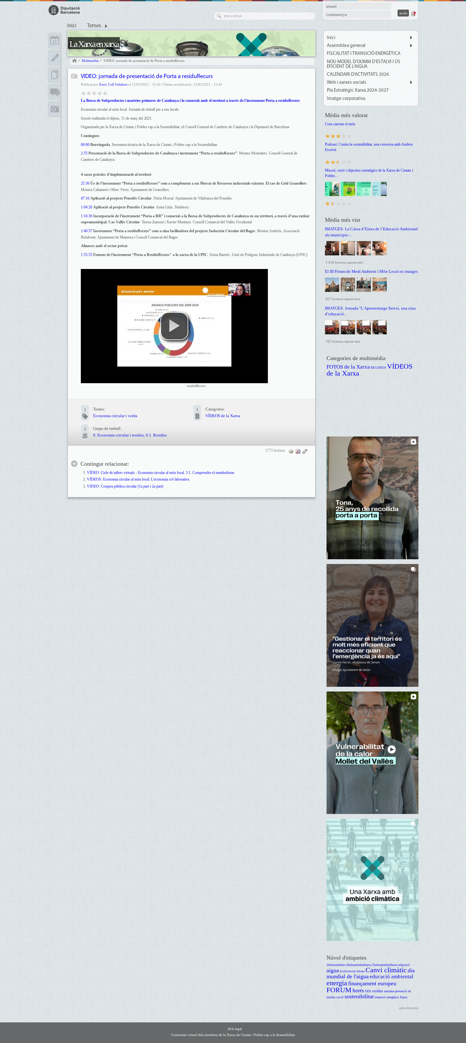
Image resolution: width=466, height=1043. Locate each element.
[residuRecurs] (174, 326)
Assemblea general (346, 45)
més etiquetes (408, 1008)
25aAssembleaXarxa (384, 965)
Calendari (54, 41)
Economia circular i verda (115, 415)
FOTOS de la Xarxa (348, 367)
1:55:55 (86, 255)
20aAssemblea (336, 965)
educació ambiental (391, 977)
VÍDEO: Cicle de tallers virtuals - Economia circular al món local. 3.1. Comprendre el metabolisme (160, 473)
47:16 (85, 198)
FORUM (339, 990)
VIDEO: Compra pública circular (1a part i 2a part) (125, 486)
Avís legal (235, 1029)
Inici (71, 26)
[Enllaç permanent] (304, 451)
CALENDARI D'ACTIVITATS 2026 (358, 74)
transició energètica (387, 997)
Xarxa (403, 997)
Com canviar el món (340, 124)
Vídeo (74, 76)
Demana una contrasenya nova (413, 13)
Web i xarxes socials (346, 82)
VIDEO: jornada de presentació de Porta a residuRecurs (143, 60)
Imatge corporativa (346, 98)
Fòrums (54, 92)
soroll (340, 997)
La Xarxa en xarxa (93, 44)
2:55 (84, 153)
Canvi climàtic (386, 970)
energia (337, 983)
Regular (89, 92)
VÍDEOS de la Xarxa (222, 415)
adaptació (404, 965)
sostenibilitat (359, 996)
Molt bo (99, 92)
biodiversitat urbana (352, 971)
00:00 (85, 144)
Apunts (54, 58)
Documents (54, 75)
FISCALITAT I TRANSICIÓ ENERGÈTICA (363, 53)
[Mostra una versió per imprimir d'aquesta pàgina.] (291, 451)
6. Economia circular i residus (118, 435)
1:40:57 (86, 231)
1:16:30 (86, 216)
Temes (94, 26)
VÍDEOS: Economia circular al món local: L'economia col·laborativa (138, 479)
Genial (105, 92)
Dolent (83, 92)
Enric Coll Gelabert (113, 84)
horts (358, 990)
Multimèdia (90, 60)
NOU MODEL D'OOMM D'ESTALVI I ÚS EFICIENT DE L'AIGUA (363, 64)
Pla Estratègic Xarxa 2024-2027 (358, 90)
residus (377, 991)
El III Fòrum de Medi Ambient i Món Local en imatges (371, 271)
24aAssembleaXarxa (358, 965)
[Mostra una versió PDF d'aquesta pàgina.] (298, 451)
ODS (368, 991)
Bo (94, 92)
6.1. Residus (156, 435)
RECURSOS (378, 367)
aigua (333, 970)
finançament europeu (372, 983)
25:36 (85, 183)
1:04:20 (86, 207)
